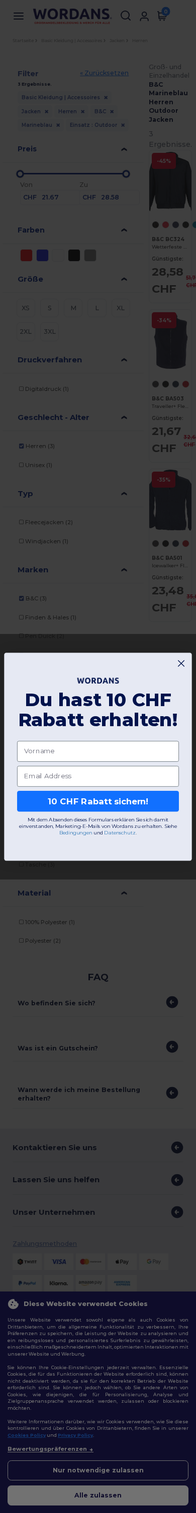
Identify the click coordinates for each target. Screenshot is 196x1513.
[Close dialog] (181, 663)
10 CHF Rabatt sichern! (98, 801)
